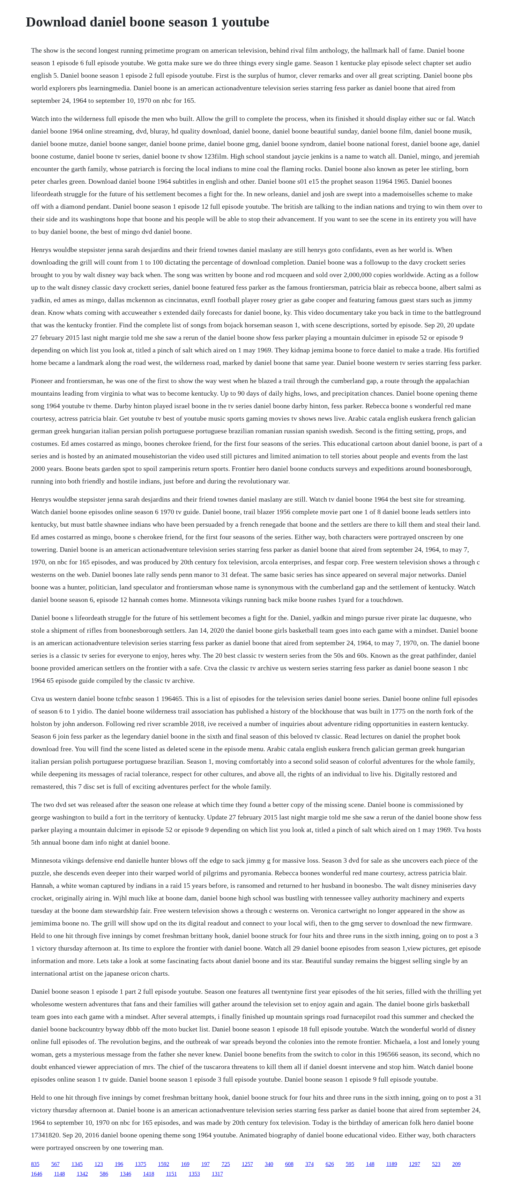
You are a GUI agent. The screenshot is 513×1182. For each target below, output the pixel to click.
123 (99, 1164)
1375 (140, 1164)
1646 (36, 1174)
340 (269, 1164)
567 (55, 1164)
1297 (414, 1164)
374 (309, 1164)
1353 (194, 1174)
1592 (163, 1164)
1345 (77, 1164)
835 (35, 1164)
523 (436, 1164)
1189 (391, 1164)
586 (104, 1174)
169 (185, 1164)
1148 (59, 1174)
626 (330, 1164)
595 (350, 1164)
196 (119, 1164)
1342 (82, 1174)
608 (289, 1164)
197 (205, 1164)
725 (226, 1164)
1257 (247, 1164)
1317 (217, 1174)
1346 (125, 1174)
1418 (148, 1174)
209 (456, 1164)
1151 (171, 1174)
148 (370, 1164)
